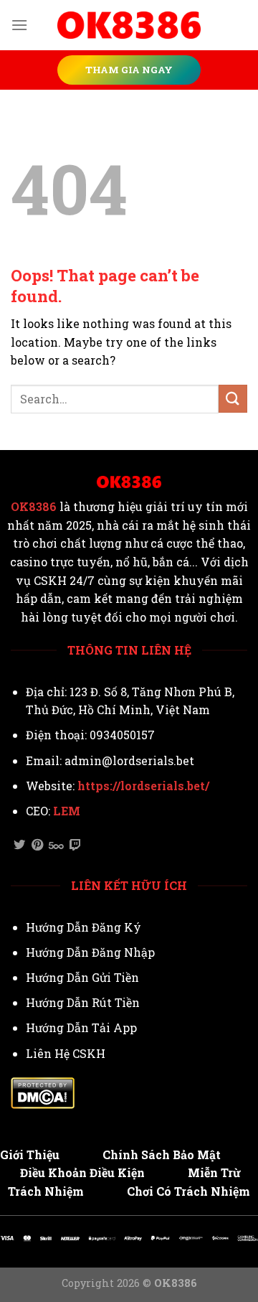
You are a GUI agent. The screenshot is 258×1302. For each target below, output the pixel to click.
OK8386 (34, 507)
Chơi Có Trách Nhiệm (188, 1191)
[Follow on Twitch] (75, 845)
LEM (66, 810)
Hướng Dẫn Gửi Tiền (82, 977)
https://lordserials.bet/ (143, 785)
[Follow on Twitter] (19, 845)
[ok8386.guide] (129, 25)
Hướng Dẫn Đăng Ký (83, 927)
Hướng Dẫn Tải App (81, 1027)
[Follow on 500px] (56, 845)
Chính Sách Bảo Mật (161, 1154)
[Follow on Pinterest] (37, 845)
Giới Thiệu (29, 1154)
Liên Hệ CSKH (65, 1053)
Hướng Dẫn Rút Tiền (83, 1002)
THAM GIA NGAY (129, 69)
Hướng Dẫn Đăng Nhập (90, 952)
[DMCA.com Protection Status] (43, 1091)
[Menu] (19, 24)
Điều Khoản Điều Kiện (82, 1172)
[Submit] (233, 399)
